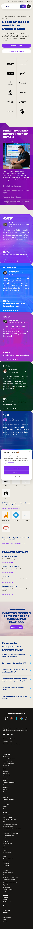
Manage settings (16, 476)
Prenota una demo (16, 45)
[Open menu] (29, 6)
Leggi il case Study (9, 261)
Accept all (16, 468)
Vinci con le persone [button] (10, 141)
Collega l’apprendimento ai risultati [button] (16, 202)
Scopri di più (6, 562)
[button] (10, 64)
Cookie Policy (11, 462)
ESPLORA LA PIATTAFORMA (16, 51)
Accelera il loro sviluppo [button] (12, 197)
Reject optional (16, 472)
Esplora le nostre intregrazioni (12, 543)
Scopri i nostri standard (10, 508)
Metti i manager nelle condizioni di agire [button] (16, 191)
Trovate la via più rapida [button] (12, 186)
